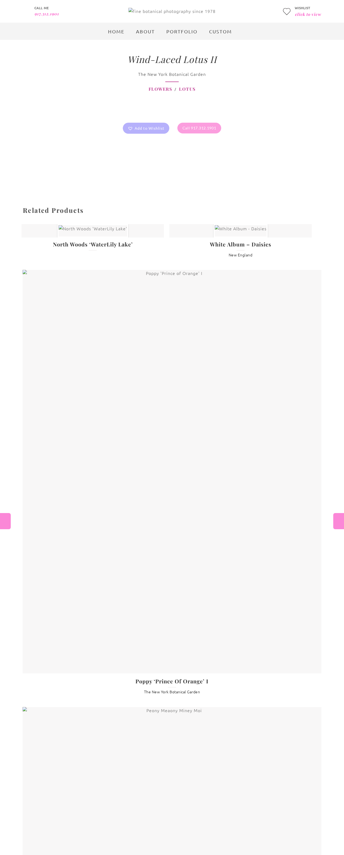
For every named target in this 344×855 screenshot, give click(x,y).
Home (116, 31)
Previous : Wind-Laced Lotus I (5, 521)
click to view (308, 14)
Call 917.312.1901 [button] (199, 128)
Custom (220, 31)
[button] (146, 128)
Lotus (187, 89)
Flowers (160, 89)
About (145, 31)
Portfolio (182, 31)
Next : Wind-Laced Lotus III (338, 521)
